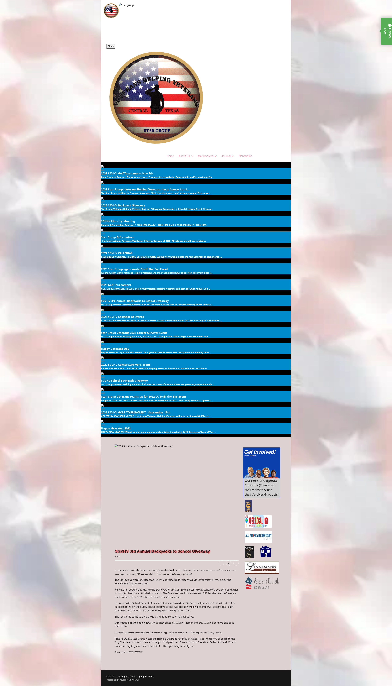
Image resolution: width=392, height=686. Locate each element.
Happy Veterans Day (115, 349)
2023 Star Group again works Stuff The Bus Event (134, 269)
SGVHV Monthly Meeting (118, 221)
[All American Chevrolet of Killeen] (258, 537)
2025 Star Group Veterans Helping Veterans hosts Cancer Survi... (145, 189)
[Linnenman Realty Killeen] (262, 567)
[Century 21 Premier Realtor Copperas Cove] (249, 552)
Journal (226, 156)
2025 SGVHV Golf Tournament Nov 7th (127, 173)
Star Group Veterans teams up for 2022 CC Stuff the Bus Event (143, 396)
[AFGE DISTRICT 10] (248, 506)
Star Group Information (117, 237)
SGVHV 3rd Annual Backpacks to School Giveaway (135, 301)
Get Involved (205, 156)
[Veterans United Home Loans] (262, 583)
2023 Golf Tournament (116, 285)
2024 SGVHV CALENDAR (117, 253)
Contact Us (245, 156)
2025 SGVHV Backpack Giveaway (123, 205)
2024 (103, 202)
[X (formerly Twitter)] (228, 563)
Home (170, 156)
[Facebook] (221, 563)
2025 (103, 170)
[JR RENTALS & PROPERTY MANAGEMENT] (266, 552)
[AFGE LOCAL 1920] (258, 521)
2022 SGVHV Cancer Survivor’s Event (125, 364)
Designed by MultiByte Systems (122, 679)
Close (111, 46)
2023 (103, 265)
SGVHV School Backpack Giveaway (124, 380)
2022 (103, 345)
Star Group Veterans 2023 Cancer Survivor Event (134, 333)
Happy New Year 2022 (116, 428)
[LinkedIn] (236, 563)
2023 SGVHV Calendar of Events (122, 317)
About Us (184, 156)
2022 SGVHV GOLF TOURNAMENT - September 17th (135, 412)
